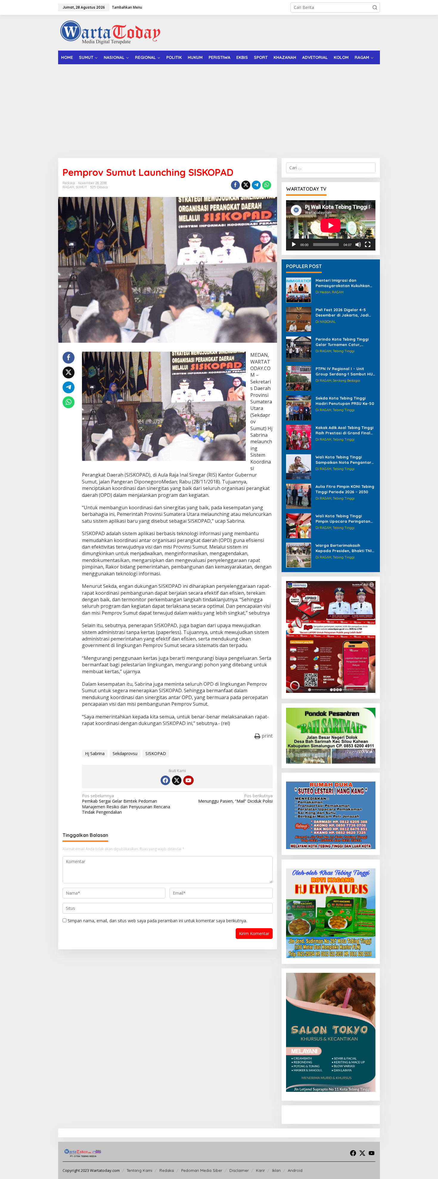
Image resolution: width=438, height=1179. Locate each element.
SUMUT (81, 187)
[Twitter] (176, 780)
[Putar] (294, 245)
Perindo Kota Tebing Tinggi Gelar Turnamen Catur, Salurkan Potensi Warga (342, 342)
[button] (375, 7)
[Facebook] (165, 780)
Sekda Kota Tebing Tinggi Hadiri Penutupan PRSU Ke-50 (345, 401)
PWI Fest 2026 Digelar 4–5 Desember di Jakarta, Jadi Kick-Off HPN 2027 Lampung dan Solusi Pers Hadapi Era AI (345, 312)
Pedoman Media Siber (201, 1170)
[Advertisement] (219, 109)
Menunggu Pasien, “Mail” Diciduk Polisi (235, 798)
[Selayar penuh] (368, 245)
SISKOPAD (155, 753)
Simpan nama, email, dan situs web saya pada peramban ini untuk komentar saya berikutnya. (157, 920)
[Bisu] (358, 245)
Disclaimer (239, 1170)
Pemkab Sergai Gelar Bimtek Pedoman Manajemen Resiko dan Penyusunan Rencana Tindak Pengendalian (126, 804)
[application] (330, 225)
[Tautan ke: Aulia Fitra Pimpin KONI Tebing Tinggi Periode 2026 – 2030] (298, 496)
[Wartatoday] (110, 32)
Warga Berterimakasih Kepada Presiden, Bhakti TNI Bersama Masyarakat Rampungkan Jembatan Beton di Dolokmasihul (344, 548)
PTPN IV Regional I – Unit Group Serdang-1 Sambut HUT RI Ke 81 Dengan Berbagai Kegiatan (345, 371)
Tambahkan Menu (127, 7)
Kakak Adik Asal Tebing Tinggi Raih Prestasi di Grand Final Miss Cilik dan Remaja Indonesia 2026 (344, 430)
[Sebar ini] (235, 185)
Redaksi (166, 1170)
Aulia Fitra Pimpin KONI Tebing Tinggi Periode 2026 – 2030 (345, 489)
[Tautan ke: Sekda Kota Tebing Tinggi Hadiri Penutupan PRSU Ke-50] (298, 407)
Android (295, 1170)
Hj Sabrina (95, 753)
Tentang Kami (139, 1170)
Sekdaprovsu (125, 753)
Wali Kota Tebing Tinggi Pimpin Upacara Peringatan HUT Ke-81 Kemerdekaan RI (343, 518)
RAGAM (68, 187)
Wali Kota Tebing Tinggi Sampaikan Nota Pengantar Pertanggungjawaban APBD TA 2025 (343, 460)
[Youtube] (188, 780)
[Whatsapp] (266, 185)
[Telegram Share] (256, 185)
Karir (260, 1170)
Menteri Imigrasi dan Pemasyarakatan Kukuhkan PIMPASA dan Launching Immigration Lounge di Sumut (345, 283)
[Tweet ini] (245, 185)
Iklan (276, 1170)
